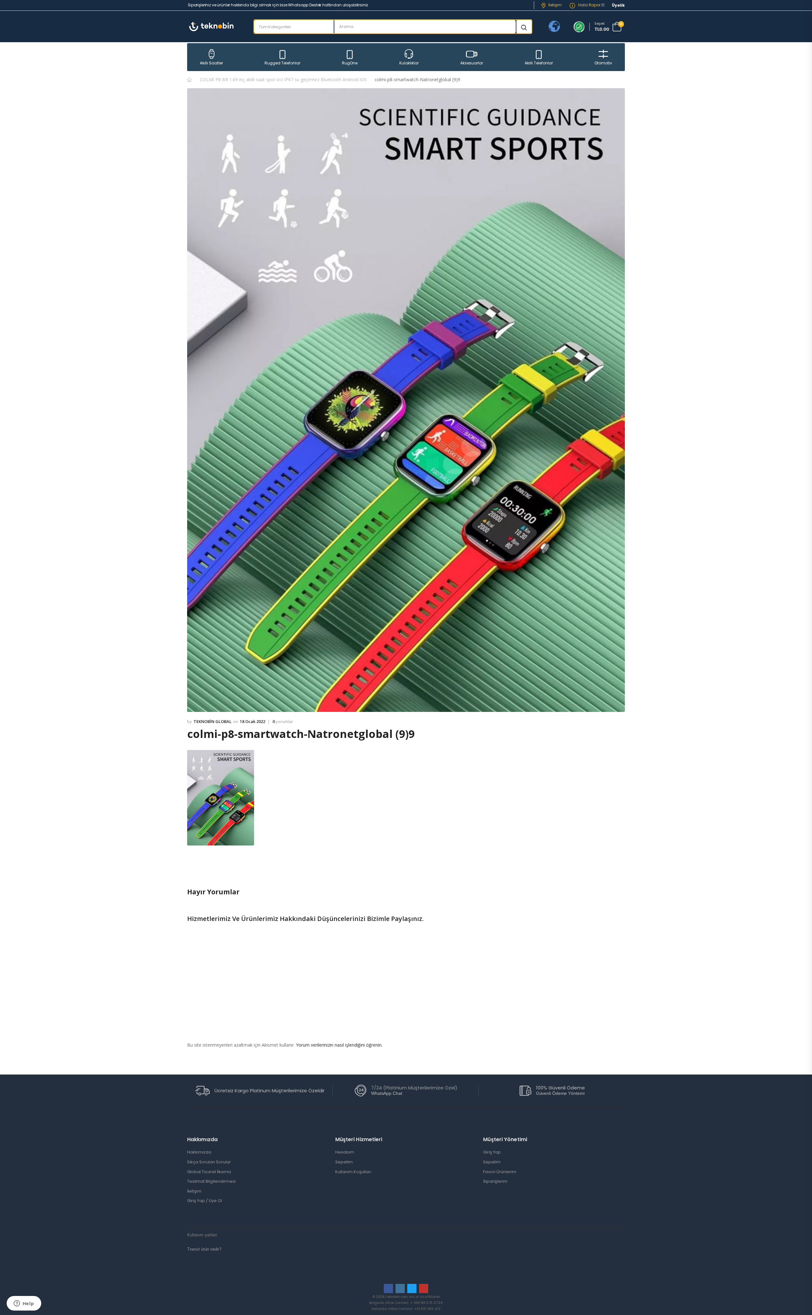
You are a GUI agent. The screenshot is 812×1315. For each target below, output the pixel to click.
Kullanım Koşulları (353, 1171)
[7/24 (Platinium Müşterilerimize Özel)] (360, 1090)
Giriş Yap (492, 1152)
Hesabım (344, 1152)
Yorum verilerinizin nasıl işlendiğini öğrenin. (339, 1045)
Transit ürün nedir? (204, 1249)
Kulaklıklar (409, 63)
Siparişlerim (495, 1181)
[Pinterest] (217, 870)
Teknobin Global (212, 721)
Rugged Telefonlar (282, 63)
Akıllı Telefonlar (539, 63)
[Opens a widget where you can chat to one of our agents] (23, 1304)
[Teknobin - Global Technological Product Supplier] (211, 26)
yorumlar (282, 721)
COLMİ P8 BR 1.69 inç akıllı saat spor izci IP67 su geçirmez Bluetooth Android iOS (283, 79)
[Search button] (524, 26)
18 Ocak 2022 (252, 721)
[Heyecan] (205, 870)
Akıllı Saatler (211, 63)
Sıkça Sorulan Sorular (209, 1162)
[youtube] (423, 1288)
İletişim (555, 5)
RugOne (349, 63)
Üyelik (618, 5)
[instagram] (400, 1288)
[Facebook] (192, 870)
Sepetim (344, 1162)
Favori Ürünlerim (499, 1171)
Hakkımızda (199, 1152)
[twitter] (411, 1288)
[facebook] (388, 1288)
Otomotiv (603, 63)
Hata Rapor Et (591, 5)
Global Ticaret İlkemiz (209, 1171)
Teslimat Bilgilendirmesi (211, 1181)
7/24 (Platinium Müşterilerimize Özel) (414, 1087)
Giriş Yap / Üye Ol (204, 1200)
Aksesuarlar (471, 63)
